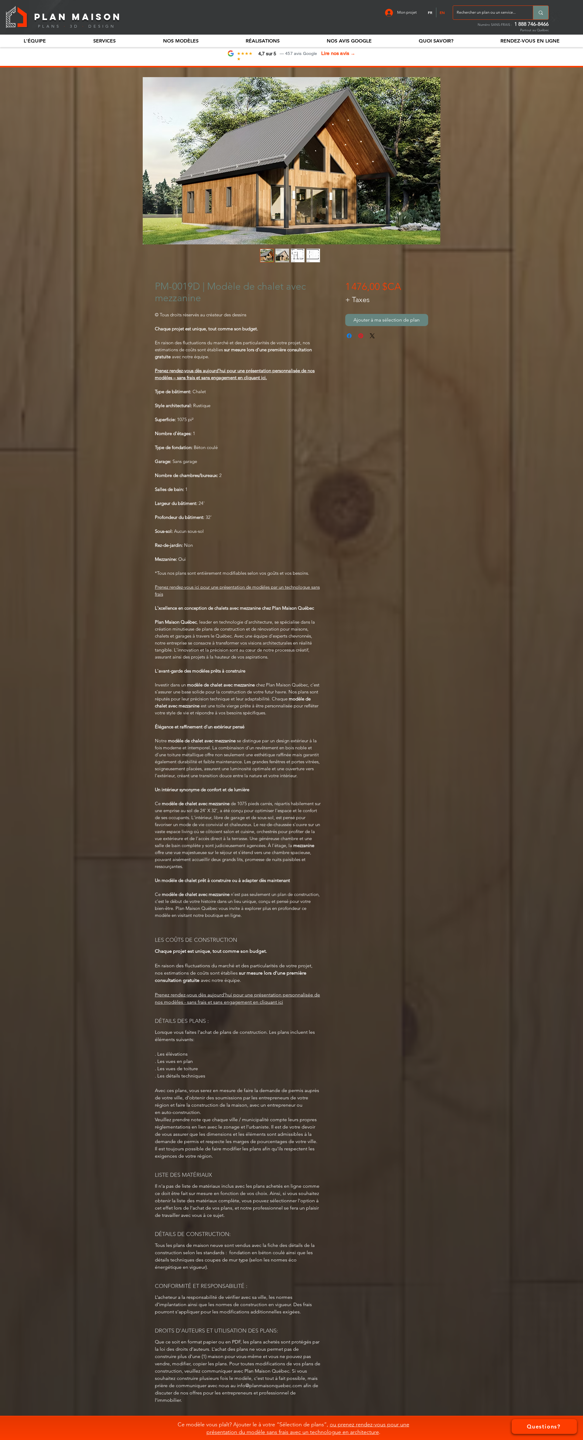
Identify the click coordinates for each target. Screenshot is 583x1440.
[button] (34, 41)
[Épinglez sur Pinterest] (360, 335)
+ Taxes (357, 299)
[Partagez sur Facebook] (349, 335)
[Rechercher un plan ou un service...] (540, 12)
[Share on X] (372, 335)
